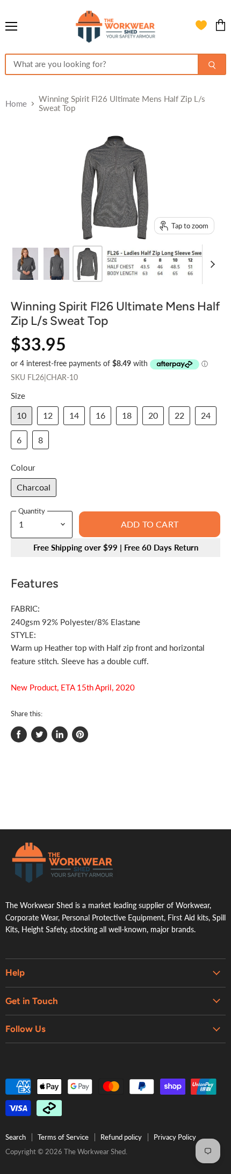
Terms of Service (63, 1137)
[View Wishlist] (201, 26)
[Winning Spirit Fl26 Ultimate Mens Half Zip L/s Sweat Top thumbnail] (25, 264)
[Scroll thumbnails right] (210, 264)
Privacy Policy (175, 1137)
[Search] (212, 64)
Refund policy (121, 1137)
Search (15, 1137)
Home (16, 103)
